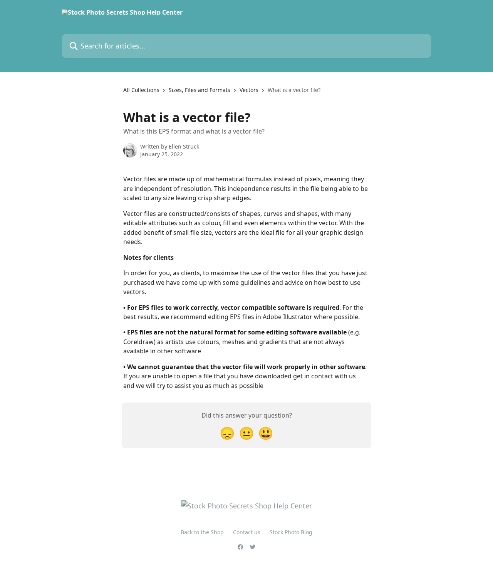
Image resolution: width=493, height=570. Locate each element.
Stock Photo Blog (291, 532)
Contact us (246, 532)
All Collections (141, 90)
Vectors (249, 90)
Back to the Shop (202, 532)
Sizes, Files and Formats (199, 90)
